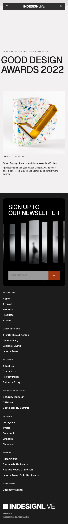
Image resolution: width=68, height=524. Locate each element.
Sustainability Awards (16, 464)
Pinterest (8, 444)
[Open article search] (61, 6)
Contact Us (9, 371)
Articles (7, 304)
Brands (7, 320)
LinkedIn (8, 438)
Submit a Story (12, 382)
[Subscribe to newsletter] (54, 275)
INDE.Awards (10, 458)
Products (8, 314)
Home (6, 298)
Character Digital (13, 489)
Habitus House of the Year (18, 469)
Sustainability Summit (16, 407)
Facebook (9, 433)
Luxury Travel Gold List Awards (21, 475)
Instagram (9, 422)
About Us (8, 366)
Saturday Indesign (13, 397)
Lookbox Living (12, 345)
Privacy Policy (11, 376)
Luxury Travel (11, 351)
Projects (8, 309)
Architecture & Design (16, 335)
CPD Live (8, 402)
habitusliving (10, 340)
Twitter (7, 427)
